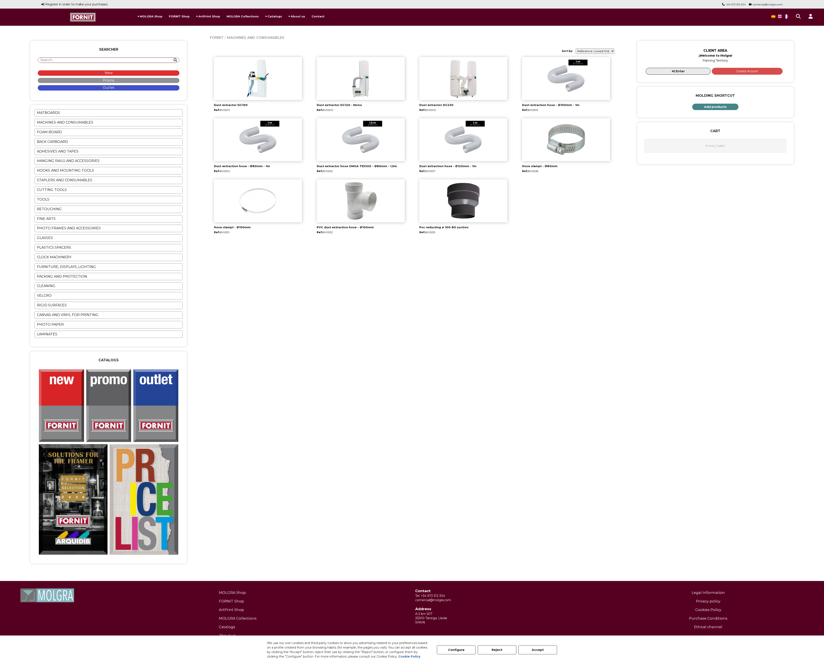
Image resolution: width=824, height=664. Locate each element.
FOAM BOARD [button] (49, 132)
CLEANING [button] (46, 286)
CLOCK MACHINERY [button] (54, 257)
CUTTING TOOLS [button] (52, 190)
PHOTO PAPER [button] (50, 324)
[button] (82, 17)
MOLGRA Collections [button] (238, 618)
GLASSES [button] (45, 238)
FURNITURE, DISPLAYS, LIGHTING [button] (66, 267)
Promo (109, 80)
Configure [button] (456, 650)
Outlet (109, 88)
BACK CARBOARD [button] (52, 142)
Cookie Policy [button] (409, 656)
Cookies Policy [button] (708, 610)
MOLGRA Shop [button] (232, 592)
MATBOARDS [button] (48, 113)
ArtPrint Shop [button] (231, 610)
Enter (680, 71)
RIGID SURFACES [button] (52, 305)
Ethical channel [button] (708, 627)
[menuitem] (150, 16)
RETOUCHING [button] (49, 209)
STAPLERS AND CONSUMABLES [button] (64, 180)
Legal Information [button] (708, 592)
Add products (715, 107)
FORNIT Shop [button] (231, 601)
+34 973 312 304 (736, 4)
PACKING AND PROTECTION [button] (62, 276)
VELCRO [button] (44, 295)
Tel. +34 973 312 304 (430, 596)
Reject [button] (497, 650)
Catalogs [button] (227, 627)
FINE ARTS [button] (46, 219)
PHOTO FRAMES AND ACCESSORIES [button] (69, 228)
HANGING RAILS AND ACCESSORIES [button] (68, 161)
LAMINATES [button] (47, 334)
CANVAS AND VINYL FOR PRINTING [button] (67, 315)
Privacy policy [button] (708, 601)
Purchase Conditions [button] (708, 618)
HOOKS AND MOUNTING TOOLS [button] (65, 170)
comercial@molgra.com (768, 4)
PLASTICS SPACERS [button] (54, 247)
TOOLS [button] (43, 199)
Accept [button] (538, 650)
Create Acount (747, 71)
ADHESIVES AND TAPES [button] (58, 151)
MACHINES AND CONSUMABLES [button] (65, 122)
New (109, 73)
